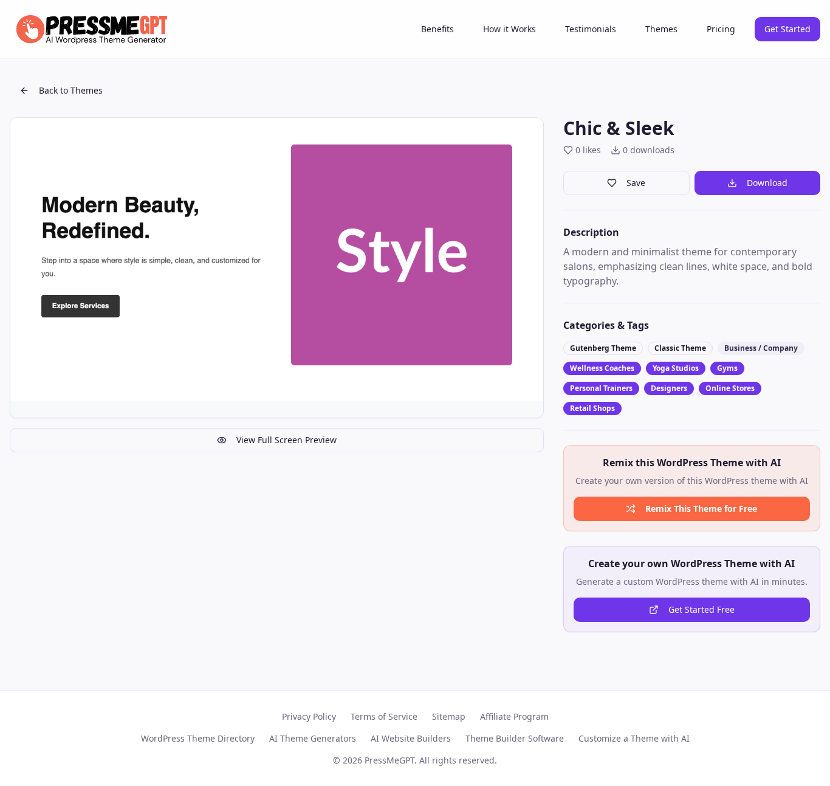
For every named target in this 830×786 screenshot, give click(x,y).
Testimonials (590, 29)
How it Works (509, 29)
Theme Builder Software (514, 738)
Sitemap (448, 716)
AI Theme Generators (312, 738)
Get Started (787, 29)
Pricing (721, 29)
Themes (661, 29)
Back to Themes (71, 90)
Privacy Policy (309, 716)
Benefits (437, 29)
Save (635, 182)
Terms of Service (384, 716)
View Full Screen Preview (286, 440)
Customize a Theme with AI (634, 738)
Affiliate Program (514, 716)
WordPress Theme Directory (198, 738)
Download (767, 182)
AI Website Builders (411, 738)
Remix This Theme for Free (701, 508)
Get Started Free (701, 609)
